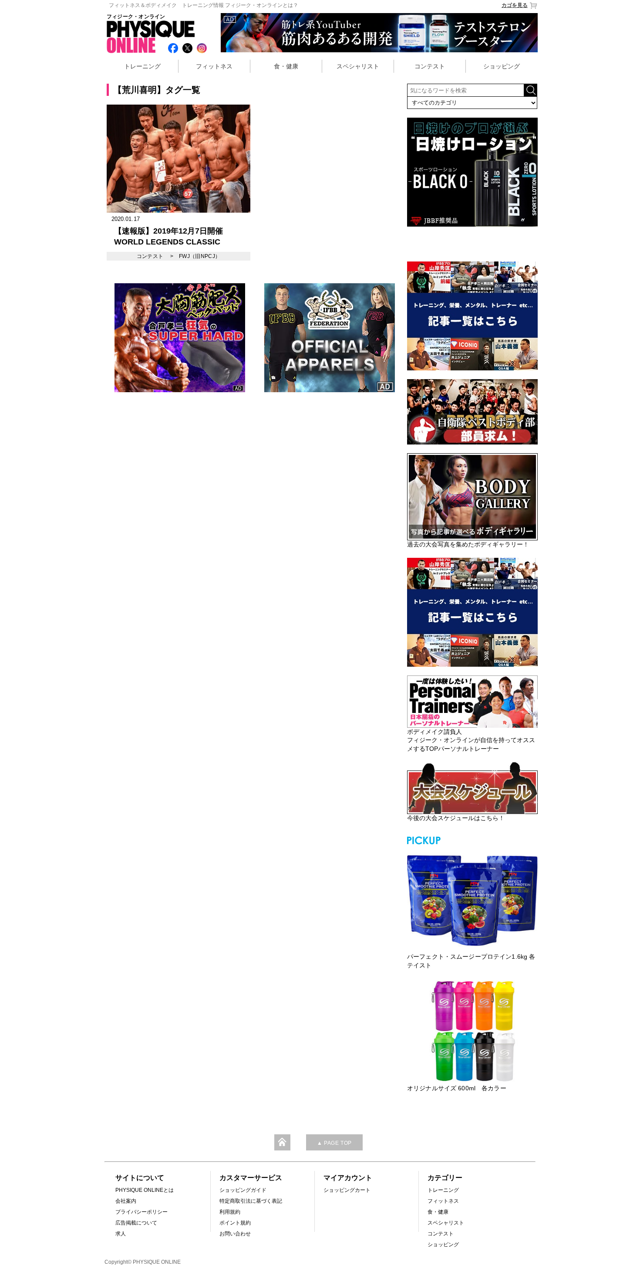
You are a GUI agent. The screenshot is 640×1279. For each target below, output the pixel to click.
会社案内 (125, 1201)
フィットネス (214, 66)
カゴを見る (515, 5)
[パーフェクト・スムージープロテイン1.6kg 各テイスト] (472, 899)
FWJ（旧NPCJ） (200, 256)
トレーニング (142, 66)
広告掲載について (136, 1223)
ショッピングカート (347, 1190)
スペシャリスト (358, 66)
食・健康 (286, 66)
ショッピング (501, 66)
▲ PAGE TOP (334, 1143)
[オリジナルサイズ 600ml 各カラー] (472, 1031)
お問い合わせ (235, 1234)
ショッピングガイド (242, 1190)
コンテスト (429, 66)
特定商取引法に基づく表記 (250, 1201)
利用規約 (229, 1212)
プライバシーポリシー (141, 1212)
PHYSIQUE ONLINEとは (144, 1190)
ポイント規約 (235, 1223)
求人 (120, 1234)
